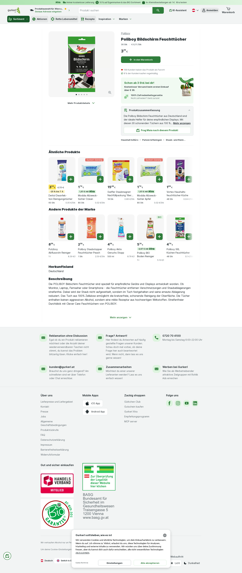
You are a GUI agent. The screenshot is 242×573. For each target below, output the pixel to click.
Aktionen (42, 19)
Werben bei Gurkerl (175, 367)
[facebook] (169, 403)
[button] (210, 10)
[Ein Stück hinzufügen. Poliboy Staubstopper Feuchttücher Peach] (100, 236)
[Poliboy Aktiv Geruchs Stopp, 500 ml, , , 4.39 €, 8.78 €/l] (121, 227)
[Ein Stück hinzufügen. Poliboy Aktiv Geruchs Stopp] (130, 236)
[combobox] (115, 10)
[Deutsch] (195, 10)
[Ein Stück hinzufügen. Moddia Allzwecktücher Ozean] (100, 179)
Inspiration (105, 19)
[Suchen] (158, 10)
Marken (123, 19)
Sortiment (18, 19)
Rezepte (90, 19)
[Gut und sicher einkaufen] (57, 514)
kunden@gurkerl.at (62, 367)
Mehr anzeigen (182, 123)
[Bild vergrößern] (109, 92)
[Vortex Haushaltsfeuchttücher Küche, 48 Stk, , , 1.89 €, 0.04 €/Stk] (180, 170)
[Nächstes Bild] (108, 64)
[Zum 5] (86, 94)
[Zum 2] (79, 94)
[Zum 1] (76, 94)
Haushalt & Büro (129, 140)
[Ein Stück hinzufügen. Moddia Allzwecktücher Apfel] (159, 179)
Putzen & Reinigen (152, 140)
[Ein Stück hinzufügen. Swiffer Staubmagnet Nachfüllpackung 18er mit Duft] (130, 179)
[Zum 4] (84, 94)
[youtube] (186, 403)
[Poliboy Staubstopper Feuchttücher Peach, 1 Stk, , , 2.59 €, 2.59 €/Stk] (91, 227)
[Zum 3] (81, 94)
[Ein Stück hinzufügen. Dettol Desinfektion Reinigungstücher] (70, 179)
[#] (98, 477)
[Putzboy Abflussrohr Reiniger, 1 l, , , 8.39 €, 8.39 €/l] (62, 227)
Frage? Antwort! (116, 335)
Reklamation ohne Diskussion (68, 335)
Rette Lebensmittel (66, 19)
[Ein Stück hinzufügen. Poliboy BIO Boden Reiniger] (159, 236)
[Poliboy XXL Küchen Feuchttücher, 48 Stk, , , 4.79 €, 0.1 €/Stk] (180, 227)
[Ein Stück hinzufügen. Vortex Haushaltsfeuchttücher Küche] (189, 179)
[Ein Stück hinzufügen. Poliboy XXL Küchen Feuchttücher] (189, 236)
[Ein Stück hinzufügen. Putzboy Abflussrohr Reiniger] (70, 236)
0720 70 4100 (171, 335)
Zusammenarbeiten (119, 367)
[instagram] (178, 403)
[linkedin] (195, 403)
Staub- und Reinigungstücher (176, 140)
